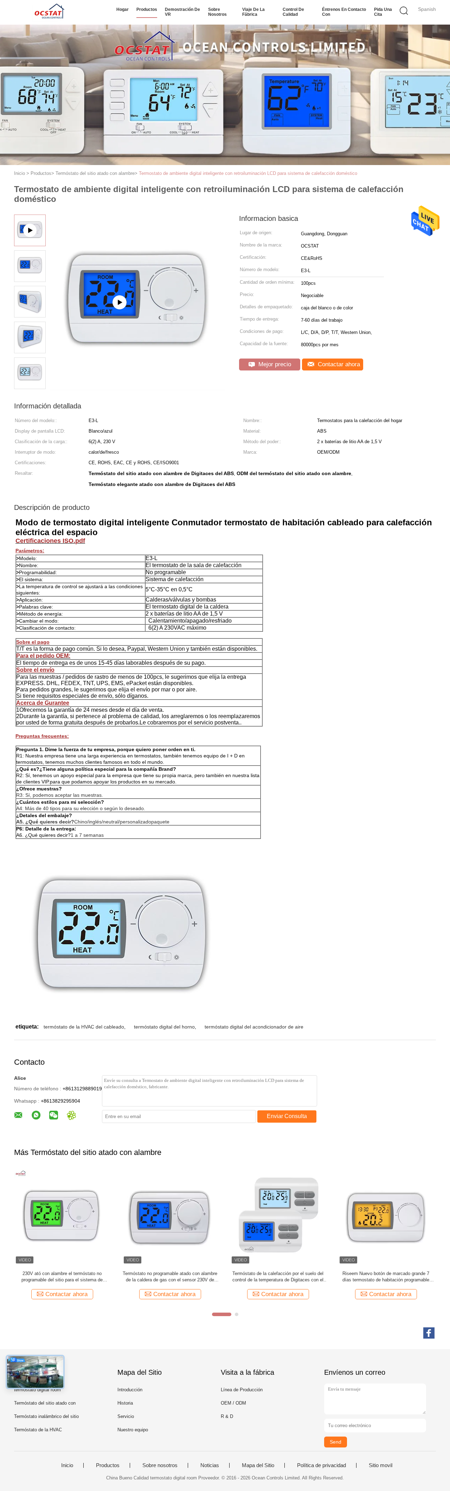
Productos (146, 9)
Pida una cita (383, 12)
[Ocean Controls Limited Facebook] (429, 1333)
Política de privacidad (321, 1465)
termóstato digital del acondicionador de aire (254, 1027)
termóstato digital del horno (164, 1027)
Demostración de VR (182, 12)
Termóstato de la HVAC (38, 1429)
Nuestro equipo (132, 1429)
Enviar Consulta (287, 1116)
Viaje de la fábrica (253, 12)
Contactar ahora (338, 364)
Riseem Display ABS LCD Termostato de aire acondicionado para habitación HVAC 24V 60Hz (62, 1277)
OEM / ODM (233, 1403)
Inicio (67, 1465)
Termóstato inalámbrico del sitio (46, 1416)
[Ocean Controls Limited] (48, 12)
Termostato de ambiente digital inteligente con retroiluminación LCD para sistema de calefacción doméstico (248, 173)
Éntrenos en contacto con (344, 12)
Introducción (129, 1389)
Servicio (125, 1416)
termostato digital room (37, 1389)
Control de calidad (293, 12)
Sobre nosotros (217, 12)
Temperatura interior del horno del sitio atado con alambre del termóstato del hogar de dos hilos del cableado (278, 1277)
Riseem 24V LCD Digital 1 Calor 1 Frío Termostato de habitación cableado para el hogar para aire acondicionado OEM (170, 1277)
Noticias (209, 1465)
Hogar (122, 9)
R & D (227, 1416)
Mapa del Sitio (258, 1465)
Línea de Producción (242, 1389)
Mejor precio (274, 364)
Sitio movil (380, 1465)
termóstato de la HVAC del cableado (84, 1027)
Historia (125, 1403)
